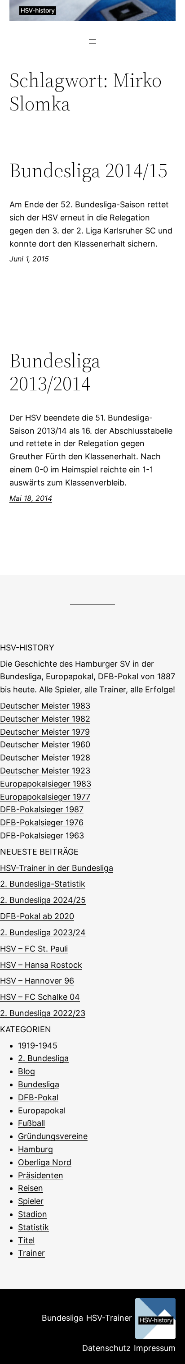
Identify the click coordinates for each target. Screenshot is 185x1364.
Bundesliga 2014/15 (88, 170)
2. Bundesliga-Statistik (42, 883)
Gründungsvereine (53, 1136)
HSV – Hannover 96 (37, 980)
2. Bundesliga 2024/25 (43, 900)
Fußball (31, 1123)
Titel (26, 1240)
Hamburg (35, 1149)
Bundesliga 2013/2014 (55, 372)
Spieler (31, 1201)
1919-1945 (37, 1045)
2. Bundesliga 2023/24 (43, 932)
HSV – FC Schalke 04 (40, 997)
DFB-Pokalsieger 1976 (42, 822)
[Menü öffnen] (92, 41)
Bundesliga (38, 1084)
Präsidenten (40, 1175)
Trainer (31, 1253)
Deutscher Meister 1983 (45, 705)
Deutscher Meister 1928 (45, 757)
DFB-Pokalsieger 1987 (42, 809)
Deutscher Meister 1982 (45, 718)
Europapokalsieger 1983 (45, 783)
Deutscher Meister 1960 (45, 744)
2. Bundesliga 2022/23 (42, 1013)
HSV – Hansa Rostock (41, 965)
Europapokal (42, 1110)
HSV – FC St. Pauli (34, 948)
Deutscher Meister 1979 (45, 732)
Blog (26, 1071)
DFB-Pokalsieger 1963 (42, 835)
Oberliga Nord (44, 1162)
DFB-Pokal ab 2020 (37, 916)
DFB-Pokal (38, 1097)
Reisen (30, 1188)
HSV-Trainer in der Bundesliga (56, 868)
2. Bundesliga (43, 1058)
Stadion (32, 1214)
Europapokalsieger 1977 (45, 796)
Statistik (33, 1227)
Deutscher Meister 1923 (45, 770)
